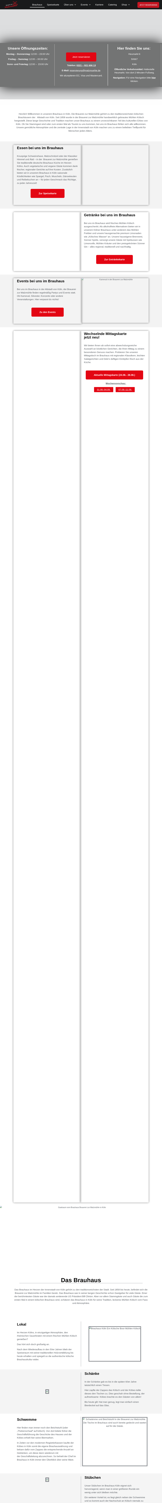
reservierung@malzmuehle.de (85, 70)
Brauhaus (37, 4)
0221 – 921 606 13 (86, 65)
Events (84, 4)
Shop (124, 4)
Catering (112, 4)
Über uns (68, 4)
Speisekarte (53, 4)
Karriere (99, 4)
